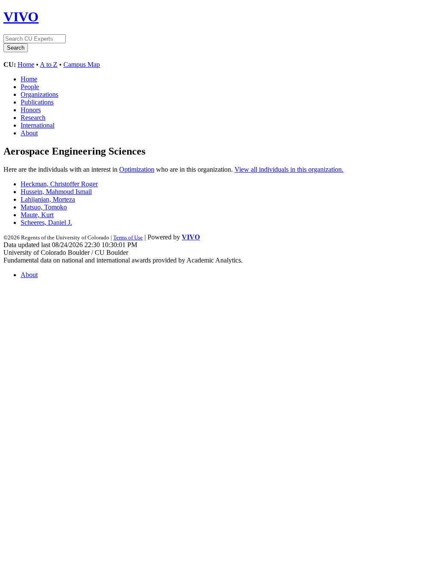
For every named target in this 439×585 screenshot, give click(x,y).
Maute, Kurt (37, 214)
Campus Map (81, 64)
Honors (31, 109)
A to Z (48, 64)
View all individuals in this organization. (289, 169)
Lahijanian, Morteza (48, 199)
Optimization (136, 169)
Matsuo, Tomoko (44, 207)
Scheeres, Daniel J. (46, 222)
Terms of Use (128, 237)
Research (33, 117)
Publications (37, 102)
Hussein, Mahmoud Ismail (56, 191)
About (29, 133)
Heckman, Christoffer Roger (59, 184)
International (37, 125)
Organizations (39, 94)
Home (26, 64)
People (30, 86)
